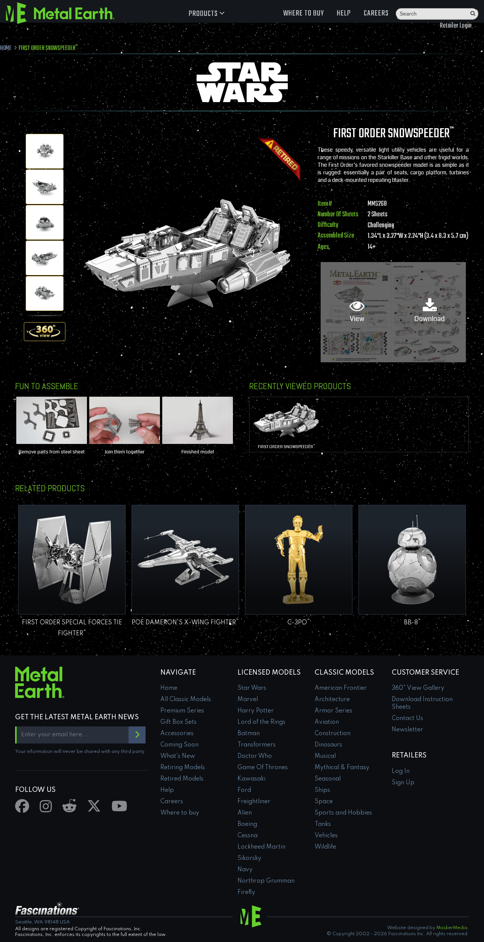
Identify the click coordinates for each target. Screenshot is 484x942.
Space (324, 802)
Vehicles (326, 836)
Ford (244, 790)
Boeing (247, 824)
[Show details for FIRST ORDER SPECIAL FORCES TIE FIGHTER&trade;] (72, 560)
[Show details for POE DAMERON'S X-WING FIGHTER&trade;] (185, 560)
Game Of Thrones (262, 768)
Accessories (177, 734)
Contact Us (407, 718)
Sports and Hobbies (343, 813)
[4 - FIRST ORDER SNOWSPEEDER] (45, 258)
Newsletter (407, 730)
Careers (376, 13)
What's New (177, 756)
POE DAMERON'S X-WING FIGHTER (185, 623)
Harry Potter (255, 711)
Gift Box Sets (178, 722)
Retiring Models (182, 768)
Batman (248, 734)
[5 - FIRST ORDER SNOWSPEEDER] (45, 293)
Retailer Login (456, 25)
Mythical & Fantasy (342, 768)
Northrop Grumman (266, 881)
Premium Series (182, 711)
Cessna (247, 836)
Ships (322, 790)
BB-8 (412, 623)
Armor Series (333, 711)
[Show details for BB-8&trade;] (412, 560)
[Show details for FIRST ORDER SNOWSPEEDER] (286, 419)
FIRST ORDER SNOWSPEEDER (286, 447)
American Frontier (341, 688)
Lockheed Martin (261, 847)
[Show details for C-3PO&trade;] (298, 560)
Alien (244, 813)
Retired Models (181, 779)
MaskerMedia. (452, 928)
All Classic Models (185, 700)
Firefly (246, 892)
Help (344, 13)
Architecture (332, 700)
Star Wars (251, 688)
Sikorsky (249, 858)
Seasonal (328, 779)
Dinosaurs (328, 745)
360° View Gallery (418, 688)
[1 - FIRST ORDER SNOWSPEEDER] (45, 151)
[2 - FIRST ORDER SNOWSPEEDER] (45, 186)
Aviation (327, 722)
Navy (245, 870)
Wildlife (325, 847)
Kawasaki (251, 779)
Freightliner (253, 802)
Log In (401, 771)
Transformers (256, 745)
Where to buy (303, 13)
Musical (325, 756)
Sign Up (403, 783)
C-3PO (298, 623)
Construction (333, 734)
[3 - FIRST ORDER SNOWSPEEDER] (45, 222)
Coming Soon (179, 745)
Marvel (247, 700)
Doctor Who (254, 756)
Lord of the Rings (261, 722)
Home (168, 688)
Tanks (323, 824)
